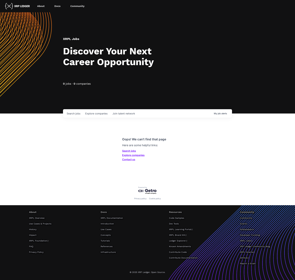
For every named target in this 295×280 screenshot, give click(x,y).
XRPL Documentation (112, 218)
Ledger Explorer (177, 240)
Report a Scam (248, 263)
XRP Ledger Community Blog (255, 246)
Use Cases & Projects (40, 223)
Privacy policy (140, 198)
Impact (32, 235)
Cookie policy (155, 198)
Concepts (106, 235)
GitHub (243, 258)
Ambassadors (247, 229)
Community (246, 218)
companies (96, 113)
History (32, 229)
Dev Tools (174, 223)
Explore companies (133, 155)
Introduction (107, 223)
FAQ (31, 246)
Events (243, 223)
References (106, 246)
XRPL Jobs (245, 240)
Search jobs (129, 150)
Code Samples (176, 218)
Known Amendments (180, 246)
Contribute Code (178, 252)
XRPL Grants (246, 252)
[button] (40, 6)
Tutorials (105, 240)
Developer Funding (250, 235)
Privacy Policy (36, 252)
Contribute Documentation (183, 258)
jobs (73, 113)
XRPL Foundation (38, 240)
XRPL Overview (37, 218)
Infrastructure (108, 252)
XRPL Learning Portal (180, 229)
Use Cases (106, 229)
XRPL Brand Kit (177, 235)
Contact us (128, 159)
